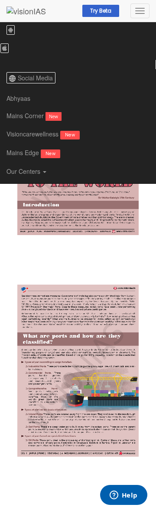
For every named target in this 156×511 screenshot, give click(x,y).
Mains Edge (30, 152)
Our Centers (24, 171)
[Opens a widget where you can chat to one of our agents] (123, 496)
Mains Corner (32, 115)
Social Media (35, 77)
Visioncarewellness (40, 133)
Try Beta (100, 10)
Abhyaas (18, 98)
